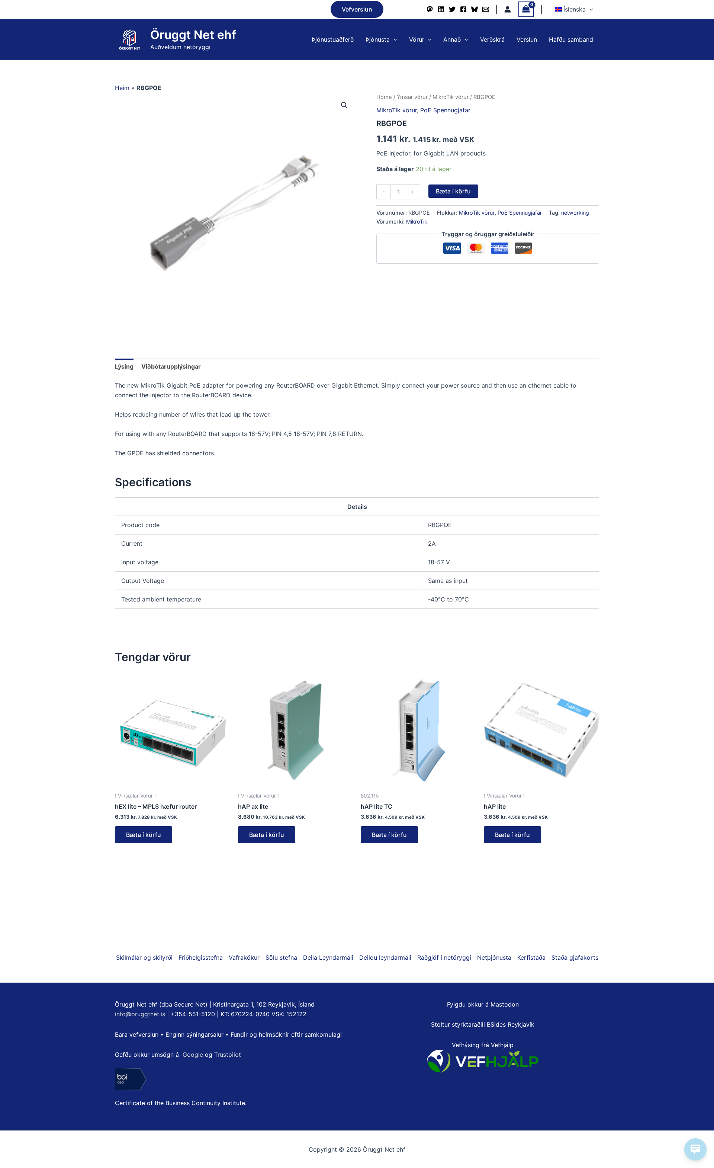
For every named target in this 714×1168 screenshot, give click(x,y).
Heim (122, 88)
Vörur (416, 39)
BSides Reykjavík (510, 1024)
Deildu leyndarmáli (385, 957)
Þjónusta (378, 39)
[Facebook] (463, 9)
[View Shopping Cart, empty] (526, 9)
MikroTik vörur (450, 97)
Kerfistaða (531, 957)
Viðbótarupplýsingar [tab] (171, 366)
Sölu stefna (281, 957)
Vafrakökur (244, 957)
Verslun (527, 39)
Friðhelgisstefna (200, 957)
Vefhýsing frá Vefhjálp (483, 1045)
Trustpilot (227, 1054)
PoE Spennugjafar (445, 110)
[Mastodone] (430, 9)
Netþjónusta (494, 957)
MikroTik (416, 221)
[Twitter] (452, 9)
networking (575, 212)
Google (193, 1054)
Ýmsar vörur (412, 97)
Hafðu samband (571, 39)
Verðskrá (492, 39)
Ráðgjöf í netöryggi (444, 957)
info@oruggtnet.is (140, 1014)
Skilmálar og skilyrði (144, 957)
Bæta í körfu (453, 191)
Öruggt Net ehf (193, 35)
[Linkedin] (441, 9)
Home (384, 97)
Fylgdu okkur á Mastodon (483, 1004)
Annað (452, 39)
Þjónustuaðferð (333, 39)
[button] (357, 9)
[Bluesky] (474, 9)
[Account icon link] (507, 9)
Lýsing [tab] (124, 366)
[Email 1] (485, 9)
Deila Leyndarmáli (328, 957)
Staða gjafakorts (574, 957)
